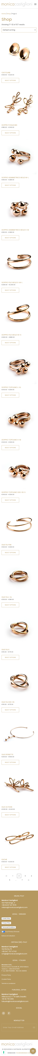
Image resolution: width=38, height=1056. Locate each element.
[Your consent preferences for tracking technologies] (4, 1052)
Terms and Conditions (8, 927)
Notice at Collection (8, 936)
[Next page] (28, 880)
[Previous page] (7, 876)
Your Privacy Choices (12, 932)
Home (4, 14)
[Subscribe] (34, 1027)
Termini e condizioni (8, 983)
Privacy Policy (6, 923)
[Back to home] (17, 4)
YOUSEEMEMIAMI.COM (23, 1053)
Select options (10, 80)
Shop (9, 14)
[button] (35, 4)
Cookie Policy (6, 918)
